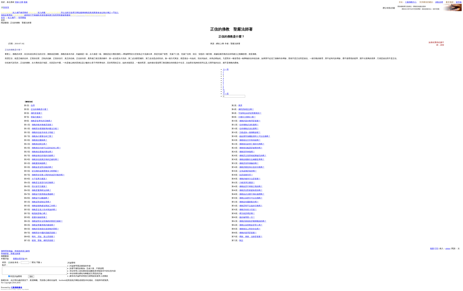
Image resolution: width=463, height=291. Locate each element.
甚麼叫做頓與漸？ (39, 217)
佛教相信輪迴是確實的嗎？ (250, 148)
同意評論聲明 (16, 276)
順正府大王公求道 (13, 285)
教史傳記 (107, 13)
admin (447, 248)
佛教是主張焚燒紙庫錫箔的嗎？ (252, 156)
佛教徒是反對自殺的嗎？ (42, 167)
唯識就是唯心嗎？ (39, 213)
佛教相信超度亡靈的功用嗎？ (251, 144)
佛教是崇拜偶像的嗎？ (249, 163)
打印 (436, 248)
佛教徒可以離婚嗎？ (40, 198)
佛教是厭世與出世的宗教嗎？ (251, 167)
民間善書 (59, 15)
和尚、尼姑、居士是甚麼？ (43, 237)
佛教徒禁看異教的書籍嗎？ (43, 225)
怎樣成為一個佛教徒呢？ (250, 132)
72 (224, 91)
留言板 (459, 2)
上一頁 (226, 69)
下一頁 (226, 94)
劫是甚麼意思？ (246, 175)
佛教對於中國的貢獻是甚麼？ (44, 233)
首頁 (3, 18)
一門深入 (115, 13)
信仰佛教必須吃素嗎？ (249, 125)
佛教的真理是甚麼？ (248, 233)
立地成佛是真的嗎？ (248, 171)
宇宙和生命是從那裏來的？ (250, 113)
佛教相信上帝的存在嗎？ (250, 229)
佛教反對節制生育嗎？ (41, 202)
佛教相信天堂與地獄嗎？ (250, 140)
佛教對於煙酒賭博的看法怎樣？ (45, 129)
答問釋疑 (22, 18)
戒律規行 (28, 15)
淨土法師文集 (66, 13)
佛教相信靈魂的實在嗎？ (42, 152)
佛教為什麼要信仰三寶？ (42, 136)
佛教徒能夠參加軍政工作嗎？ (44, 206)
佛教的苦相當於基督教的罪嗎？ (45, 229)
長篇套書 (43, 15)
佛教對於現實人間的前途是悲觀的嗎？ (48, 175)
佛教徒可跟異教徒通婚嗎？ (43, 194)
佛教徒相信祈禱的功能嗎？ (43, 156)
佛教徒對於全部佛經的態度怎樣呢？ (47, 221)
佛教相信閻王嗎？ (39, 144)
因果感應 (91, 13)
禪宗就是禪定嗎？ (247, 213)
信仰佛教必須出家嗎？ (249, 129)
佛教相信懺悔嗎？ (39, 140)
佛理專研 (24, 13)
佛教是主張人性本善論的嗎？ (44, 210)
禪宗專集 (76, 13)
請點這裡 (439, 2)
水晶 (3, 285)
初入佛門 (16, 13)
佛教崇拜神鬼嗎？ (247, 152)
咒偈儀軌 (36, 15)
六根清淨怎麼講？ (247, 183)
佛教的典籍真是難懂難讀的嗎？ (252, 221)
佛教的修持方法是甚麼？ (250, 179)
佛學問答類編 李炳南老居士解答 (15, 251)
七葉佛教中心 (411, 2)
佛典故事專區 (7, 15)
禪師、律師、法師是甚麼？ (250, 237)
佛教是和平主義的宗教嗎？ (250, 206)
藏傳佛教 (84, 13)
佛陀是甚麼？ (36, 113)
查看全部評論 (19, 259)
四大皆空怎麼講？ (39, 186)
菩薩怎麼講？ (36, 117)
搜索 (25, 2)
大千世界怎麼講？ (39, 179)
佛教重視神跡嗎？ (39, 163)
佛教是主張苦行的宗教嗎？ (43, 183)
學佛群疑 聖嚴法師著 (10, 254)
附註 (241, 240)
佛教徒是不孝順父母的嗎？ (250, 186)
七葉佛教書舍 (16, 287)
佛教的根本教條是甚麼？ (42, 125)
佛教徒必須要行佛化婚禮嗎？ (251, 194)
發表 (31, 276)
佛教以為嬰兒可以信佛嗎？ (250, 198)
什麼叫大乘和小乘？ (247, 117)
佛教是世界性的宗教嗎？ (41, 121)
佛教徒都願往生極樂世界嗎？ (251, 159)
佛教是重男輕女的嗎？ (41, 190)
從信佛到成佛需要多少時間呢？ (45, 171)
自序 (33, 105)
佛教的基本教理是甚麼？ (250, 121)
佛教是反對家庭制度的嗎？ (250, 190)
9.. (224, 89)
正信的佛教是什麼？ (39, 109)
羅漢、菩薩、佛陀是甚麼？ (43, 240)
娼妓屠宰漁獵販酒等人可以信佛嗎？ (254, 136)
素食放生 (99, 13)
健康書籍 (66, 15)
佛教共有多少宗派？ (248, 210)
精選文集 (51, 15)
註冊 (21, 2)
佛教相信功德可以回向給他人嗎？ (46, 148)
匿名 (34, 262)
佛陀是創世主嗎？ (246, 109)
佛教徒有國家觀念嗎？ (249, 202)
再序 (240, 105)
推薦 (432, 248)
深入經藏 (41, 13)
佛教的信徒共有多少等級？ (43, 132)
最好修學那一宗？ (247, 217)
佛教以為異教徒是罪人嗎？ (250, 225)
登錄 (17, 2)
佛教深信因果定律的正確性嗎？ (45, 159)
